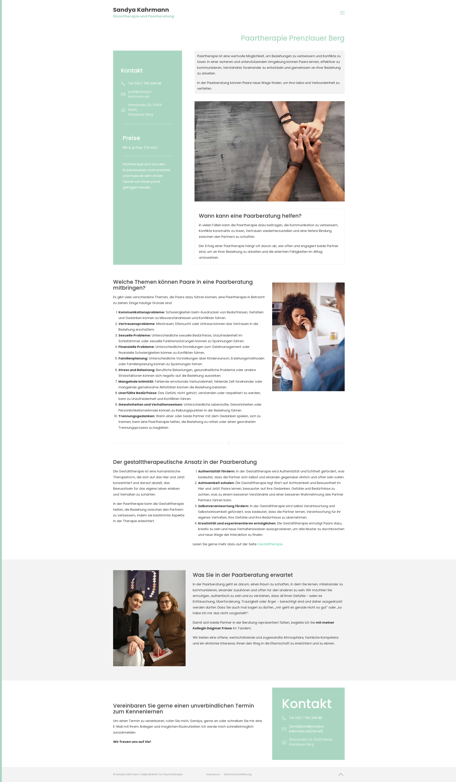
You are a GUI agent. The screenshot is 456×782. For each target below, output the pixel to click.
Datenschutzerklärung (238, 774)
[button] (342, 13)
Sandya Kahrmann (143, 13)
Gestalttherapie (270, 544)
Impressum (213, 774)
